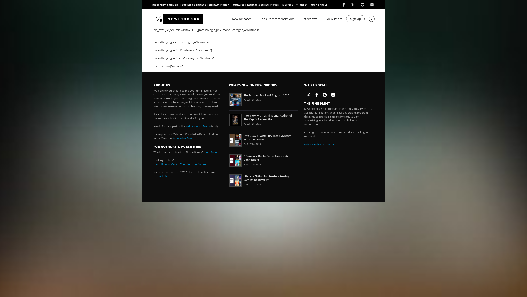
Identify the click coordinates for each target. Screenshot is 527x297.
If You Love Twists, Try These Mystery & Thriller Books (267, 137)
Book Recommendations (277, 19)
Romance (238, 4)
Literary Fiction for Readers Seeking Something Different (266, 178)
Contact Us (160, 176)
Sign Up (355, 18)
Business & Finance (194, 4)
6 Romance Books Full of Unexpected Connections (267, 157)
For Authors (333, 19)
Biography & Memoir (165, 4)
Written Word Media (198, 126)
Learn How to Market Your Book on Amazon (180, 164)
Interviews (310, 19)
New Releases (241, 19)
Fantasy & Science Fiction (263, 4)
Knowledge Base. (182, 138)
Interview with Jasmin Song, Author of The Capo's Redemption (268, 117)
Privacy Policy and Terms (319, 144)
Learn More (210, 152)
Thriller (301, 4)
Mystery (287, 4)
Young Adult (319, 4)
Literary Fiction (219, 4)
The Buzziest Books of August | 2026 (266, 95)
